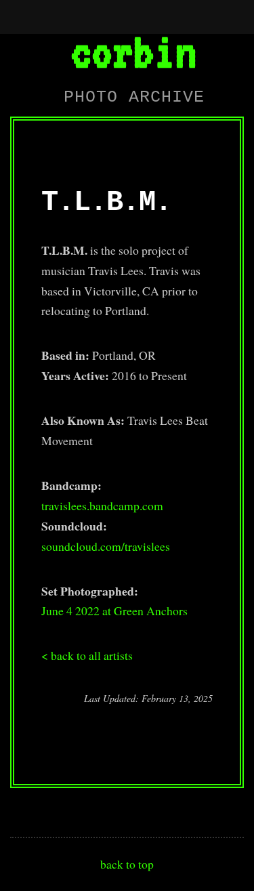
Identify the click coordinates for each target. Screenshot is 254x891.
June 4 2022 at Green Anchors (114, 610)
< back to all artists (87, 655)
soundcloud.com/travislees (105, 546)
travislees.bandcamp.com (102, 505)
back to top (127, 864)
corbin (133, 51)
